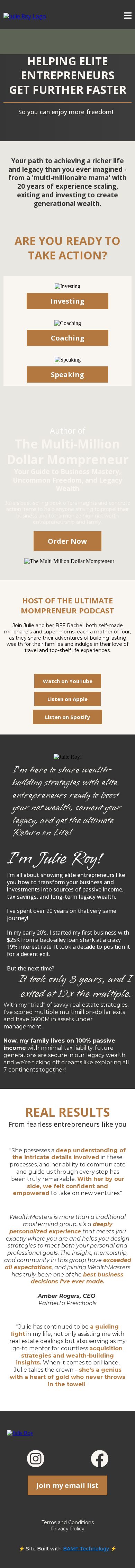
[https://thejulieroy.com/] (24, 16)
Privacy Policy (67, 1529)
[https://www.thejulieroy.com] (20, 1433)
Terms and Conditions (68, 1522)
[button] (128, 16)
